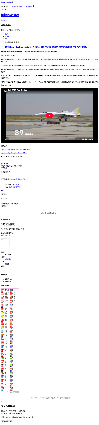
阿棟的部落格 (10, 15)
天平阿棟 (4, 168)
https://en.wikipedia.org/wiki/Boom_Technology (15, 149)
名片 (6, 38)
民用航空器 (16, 187)
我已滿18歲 (5, 421)
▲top (2, 190)
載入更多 (4, 194)
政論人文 (16, 185)
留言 (18, 179)
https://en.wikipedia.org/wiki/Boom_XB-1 (14, 153)
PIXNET (35, 398)
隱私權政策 (60, 398)
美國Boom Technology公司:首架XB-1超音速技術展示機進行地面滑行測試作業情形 (47, 47)
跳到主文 (4, 20)
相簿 (6, 34)
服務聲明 (67, 398)
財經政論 (17, 30)
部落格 (7, 36)
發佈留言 (4, 206)
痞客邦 (14, 179)
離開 (11, 421)
